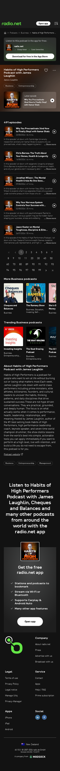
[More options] (54, 70)
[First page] (9, 252)
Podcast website (12, 454)
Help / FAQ (40, 690)
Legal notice (11, 690)
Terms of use (11, 678)
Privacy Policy (12, 684)
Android (9, 729)
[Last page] (52, 270)
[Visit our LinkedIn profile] (37, 717)
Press (38, 650)
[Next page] (46, 270)
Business (9, 86)
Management (45, 463)
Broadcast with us (44, 662)
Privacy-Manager (13, 701)
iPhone (8, 718)
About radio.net (42, 644)
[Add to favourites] (46, 70)
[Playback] (52, 100)
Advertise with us (43, 656)
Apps (37, 684)
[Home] (5, 33)
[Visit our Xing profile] (44, 717)
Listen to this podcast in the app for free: (26, 41)
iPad (7, 723)
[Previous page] (15, 252)
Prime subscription (44, 695)
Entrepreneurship (26, 86)
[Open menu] (56, 23)
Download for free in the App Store (30, 56)
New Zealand (32, 744)
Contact (39, 678)
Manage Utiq (11, 695)
